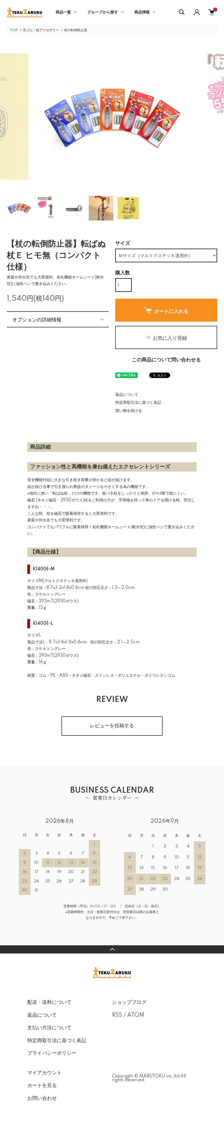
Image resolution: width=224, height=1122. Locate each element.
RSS (117, 1015)
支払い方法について (49, 1028)
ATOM (136, 1015)
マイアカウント (44, 1073)
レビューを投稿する (112, 726)
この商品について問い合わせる (166, 360)
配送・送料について (49, 1002)
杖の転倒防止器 (75, 30)
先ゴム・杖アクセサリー (41, 30)
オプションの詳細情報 (36, 319)
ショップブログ (129, 1002)
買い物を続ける (128, 411)
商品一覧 (63, 12)
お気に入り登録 (170, 337)
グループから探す (102, 12)
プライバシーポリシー (51, 1053)
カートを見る (42, 1085)
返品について (126, 395)
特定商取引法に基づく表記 (138, 402)
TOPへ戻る (112, 949)
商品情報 (142, 12)
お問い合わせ (42, 1098)
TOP (14, 30)
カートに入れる (171, 311)
